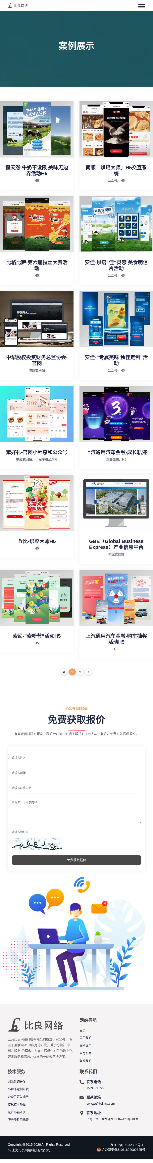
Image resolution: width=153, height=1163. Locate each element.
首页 (82, 1030)
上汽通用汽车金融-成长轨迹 (116, 452)
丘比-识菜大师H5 (37, 541)
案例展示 (85, 1045)
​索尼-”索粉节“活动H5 (37, 636)
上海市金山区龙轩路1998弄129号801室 (112, 1119)
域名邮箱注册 (17, 1112)
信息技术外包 (17, 1104)
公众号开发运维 (18, 1096)
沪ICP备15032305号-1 (127, 1145)
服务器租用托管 (18, 1119)
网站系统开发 (17, 1081)
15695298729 (95, 1088)
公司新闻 (85, 1053)
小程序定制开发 (18, 1089)
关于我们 (85, 1037)
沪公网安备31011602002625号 (123, 1149)
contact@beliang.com (100, 1103)
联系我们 (85, 1061)
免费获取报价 (76, 860)
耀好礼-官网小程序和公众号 (37, 452)
